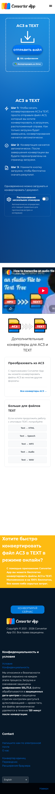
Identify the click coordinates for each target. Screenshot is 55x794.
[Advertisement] (27, 501)
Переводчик (9, 762)
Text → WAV (27, 459)
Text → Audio (27, 452)
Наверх (43, 788)
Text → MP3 (27, 444)
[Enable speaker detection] (45, 199)
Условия (7, 663)
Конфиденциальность (15, 667)
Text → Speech (27, 436)
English (8, 779)
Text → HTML (27, 428)
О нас (5, 750)
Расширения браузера (16, 765)
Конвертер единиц (14, 758)
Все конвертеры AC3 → (33, 391)
